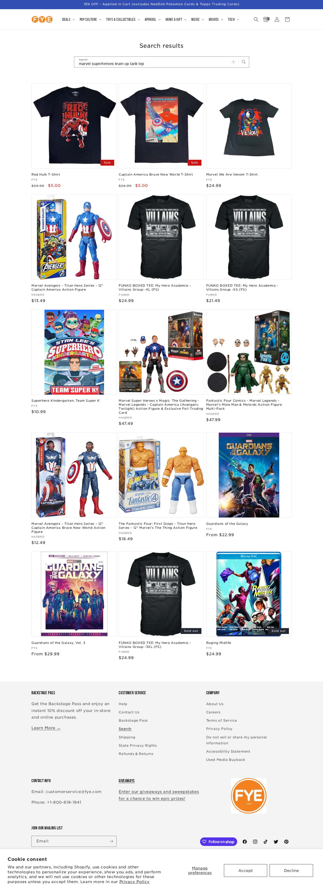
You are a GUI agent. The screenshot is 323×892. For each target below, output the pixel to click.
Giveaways (127, 780)
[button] (68, 19)
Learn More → (46, 728)
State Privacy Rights (138, 745)
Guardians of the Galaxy (227, 524)
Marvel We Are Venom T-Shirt (232, 174)
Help (123, 704)
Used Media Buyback (225, 760)
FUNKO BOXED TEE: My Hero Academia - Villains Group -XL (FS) (155, 287)
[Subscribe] (111, 841)
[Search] (244, 62)
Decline (291, 870)
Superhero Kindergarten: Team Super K (65, 400)
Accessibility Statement (228, 751)
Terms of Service (221, 720)
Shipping (127, 737)
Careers (213, 712)
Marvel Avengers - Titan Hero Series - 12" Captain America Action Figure (67, 287)
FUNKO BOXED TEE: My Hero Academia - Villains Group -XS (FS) (242, 287)
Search (125, 729)
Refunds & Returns (136, 754)
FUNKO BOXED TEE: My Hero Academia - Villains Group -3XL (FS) (155, 645)
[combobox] (161, 62)
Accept (245, 870)
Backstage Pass (133, 720)
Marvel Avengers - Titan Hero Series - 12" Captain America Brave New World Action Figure (68, 528)
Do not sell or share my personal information (236, 740)
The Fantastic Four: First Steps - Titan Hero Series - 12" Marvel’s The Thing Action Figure (158, 526)
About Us (215, 704)
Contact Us (129, 712)
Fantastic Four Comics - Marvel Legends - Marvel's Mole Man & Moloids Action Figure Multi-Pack (244, 404)
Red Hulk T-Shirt (45, 174)
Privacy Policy (134, 881)
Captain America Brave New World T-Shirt (156, 174)
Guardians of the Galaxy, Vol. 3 (58, 643)
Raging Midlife (218, 643)
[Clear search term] (233, 62)
